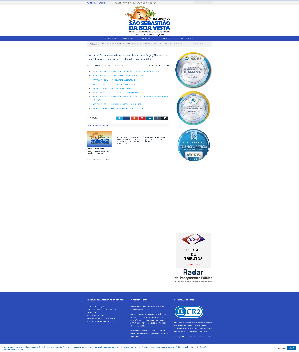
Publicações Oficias (162, 65)
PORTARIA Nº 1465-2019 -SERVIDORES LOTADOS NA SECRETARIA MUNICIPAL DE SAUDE (125, 71)
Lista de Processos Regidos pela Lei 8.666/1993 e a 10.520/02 (155, 139)
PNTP (184, 337)
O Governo (146, 38)
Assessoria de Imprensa (98, 65)
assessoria (190, 326)
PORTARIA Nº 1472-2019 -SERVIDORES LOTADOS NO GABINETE (116, 104)
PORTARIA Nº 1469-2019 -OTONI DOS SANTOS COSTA (112, 88)
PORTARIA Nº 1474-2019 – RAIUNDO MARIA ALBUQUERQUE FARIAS (117, 108)
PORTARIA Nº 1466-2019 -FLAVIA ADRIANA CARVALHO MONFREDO (117, 76)
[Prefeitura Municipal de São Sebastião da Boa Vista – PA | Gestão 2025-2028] (149, 20)
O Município (127, 38)
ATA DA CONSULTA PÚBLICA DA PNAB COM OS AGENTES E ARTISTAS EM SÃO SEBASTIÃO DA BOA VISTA (128, 140)
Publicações (165, 38)
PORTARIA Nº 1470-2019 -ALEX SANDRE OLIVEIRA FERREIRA (114, 92)
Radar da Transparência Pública (200, 337)
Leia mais (195, 347)
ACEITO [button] (291, 348)
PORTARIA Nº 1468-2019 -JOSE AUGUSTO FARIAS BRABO (113, 84)
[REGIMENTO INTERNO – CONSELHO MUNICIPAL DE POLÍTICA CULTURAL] (99, 139)
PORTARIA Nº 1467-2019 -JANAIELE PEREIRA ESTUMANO (113, 80)
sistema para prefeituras (203, 323)
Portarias (150, 65)
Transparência (186, 38)
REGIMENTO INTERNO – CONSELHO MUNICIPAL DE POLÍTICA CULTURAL (98, 151)
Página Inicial (110, 38)
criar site (189, 323)
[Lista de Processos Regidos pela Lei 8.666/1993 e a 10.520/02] (156, 133)
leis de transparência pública (184, 331)
